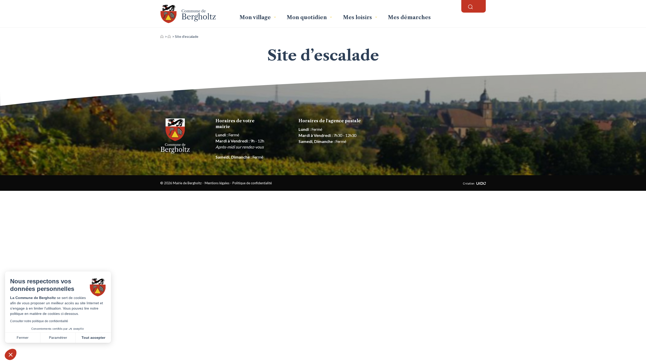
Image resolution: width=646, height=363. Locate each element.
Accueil (162, 36)
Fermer (23, 338)
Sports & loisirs (169, 36)
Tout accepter (93, 338)
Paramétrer (58, 338)
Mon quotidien (307, 17)
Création (468, 183)
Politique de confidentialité (252, 183)
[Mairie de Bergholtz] (195, 13)
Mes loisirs (358, 17)
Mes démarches (409, 17)
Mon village (255, 17)
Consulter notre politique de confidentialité (39, 321)
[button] (11, 354)
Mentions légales (217, 183)
